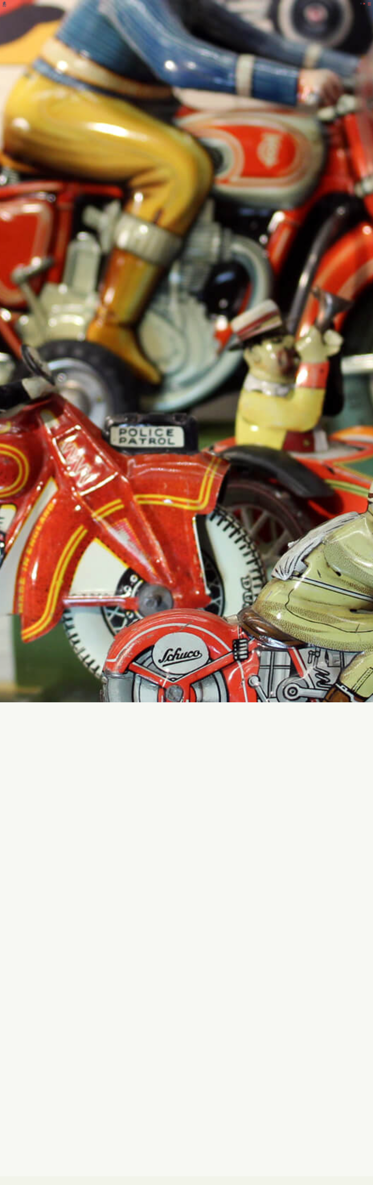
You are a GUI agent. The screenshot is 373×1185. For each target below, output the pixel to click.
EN (364, 3)
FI (361, 3)
